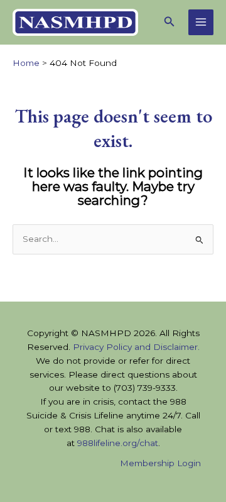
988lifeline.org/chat (117, 443)
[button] (169, 22)
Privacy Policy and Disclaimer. (136, 347)
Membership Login (160, 463)
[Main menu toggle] (201, 22)
